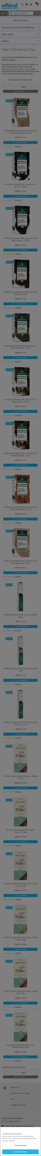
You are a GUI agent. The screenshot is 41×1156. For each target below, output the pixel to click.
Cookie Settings (20, 1145)
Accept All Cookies (20, 1152)
